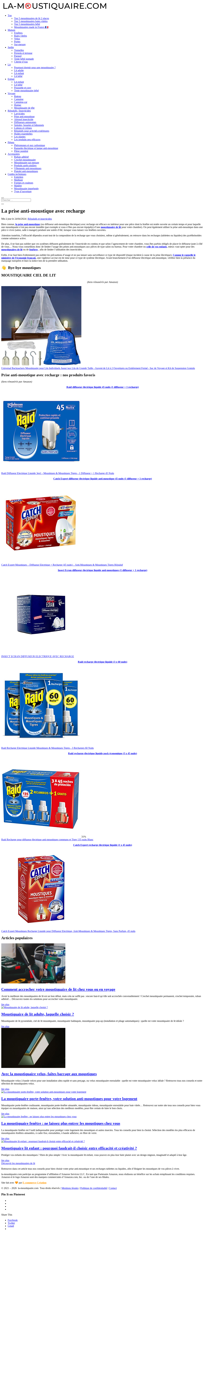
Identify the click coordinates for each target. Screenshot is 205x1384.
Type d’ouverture (23, 191)
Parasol (17, 56)
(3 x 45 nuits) (130, 753)
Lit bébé (18, 76)
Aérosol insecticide (23, 119)
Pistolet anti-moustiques (26, 171)
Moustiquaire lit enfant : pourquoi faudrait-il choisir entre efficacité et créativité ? (69, 1148)
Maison (11, 30)
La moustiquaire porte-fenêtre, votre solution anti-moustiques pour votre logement (69, 1099)
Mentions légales (70, 1188)
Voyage (11, 93)
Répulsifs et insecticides (40, 218)
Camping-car (20, 102)
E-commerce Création (34, 1182)
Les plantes (19, 136)
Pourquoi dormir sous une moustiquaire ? (35, 67)
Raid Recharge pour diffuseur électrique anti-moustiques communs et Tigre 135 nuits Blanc (47, 839)
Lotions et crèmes (23, 128)
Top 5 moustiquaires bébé (27, 24)
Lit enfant (19, 73)
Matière (18, 185)
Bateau (17, 96)
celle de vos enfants (156, 246)
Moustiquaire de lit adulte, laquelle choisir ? (37, 1014)
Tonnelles (19, 50)
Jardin (11, 47)
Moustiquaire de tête (24, 107)
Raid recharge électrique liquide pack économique (95, 753)
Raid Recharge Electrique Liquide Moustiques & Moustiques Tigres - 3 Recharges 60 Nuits (47, 748)
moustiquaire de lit (111, 227)
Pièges (11, 142)
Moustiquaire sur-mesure (26, 162)
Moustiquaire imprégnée (26, 188)
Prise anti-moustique (24, 116)
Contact (113, 1188)
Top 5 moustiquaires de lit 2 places (31, 18)
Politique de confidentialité (93, 1188)
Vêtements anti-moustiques (27, 168)
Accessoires (14, 154)
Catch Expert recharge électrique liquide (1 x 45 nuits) (102, 845)
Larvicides (19, 113)
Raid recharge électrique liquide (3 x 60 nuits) (102, 661)
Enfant (11, 79)
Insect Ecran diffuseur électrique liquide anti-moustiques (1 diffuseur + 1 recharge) (102, 570)
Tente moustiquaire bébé (26, 90)
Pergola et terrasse (23, 53)
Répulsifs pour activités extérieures (31, 131)
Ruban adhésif (21, 156)
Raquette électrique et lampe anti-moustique (36, 148)
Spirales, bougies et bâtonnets (29, 125)
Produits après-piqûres (25, 165)
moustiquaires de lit (11, 249)
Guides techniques (17, 174)
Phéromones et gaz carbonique (29, 145)
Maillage (18, 180)
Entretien (18, 177)
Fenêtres (18, 33)
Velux (17, 38)
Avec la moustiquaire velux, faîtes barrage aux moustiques (49, 1074)
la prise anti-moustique (27, 224)
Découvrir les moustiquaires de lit (18, 1163)
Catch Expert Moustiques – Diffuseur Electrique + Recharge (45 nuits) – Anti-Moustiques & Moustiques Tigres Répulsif (62, 564)
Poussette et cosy (22, 87)
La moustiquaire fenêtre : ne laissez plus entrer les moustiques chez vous (60, 1123)
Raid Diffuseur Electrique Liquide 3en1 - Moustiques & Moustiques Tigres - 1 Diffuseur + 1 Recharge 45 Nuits (57, 473)
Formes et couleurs (23, 182)
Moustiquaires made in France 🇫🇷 (31, 27)
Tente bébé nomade (24, 58)
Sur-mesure (20, 44)
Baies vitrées (20, 35)
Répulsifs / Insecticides (19, 110)
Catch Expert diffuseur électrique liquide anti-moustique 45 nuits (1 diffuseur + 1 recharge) (102, 478)
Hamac (17, 105)
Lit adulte (19, 70)
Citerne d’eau (21, 61)
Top (10, 15)
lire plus (5, 1004)
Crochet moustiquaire (25, 159)
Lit (9, 64)
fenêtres (33, 249)
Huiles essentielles (23, 133)
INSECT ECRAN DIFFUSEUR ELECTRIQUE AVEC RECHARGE (37, 656)
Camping (18, 99)
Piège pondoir (21, 151)
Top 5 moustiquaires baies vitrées (31, 21)
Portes (17, 41)
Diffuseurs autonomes (25, 122)
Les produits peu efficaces (27, 139)
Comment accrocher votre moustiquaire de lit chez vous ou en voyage (58, 989)
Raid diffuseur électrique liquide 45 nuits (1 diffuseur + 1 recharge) (102, 387)
